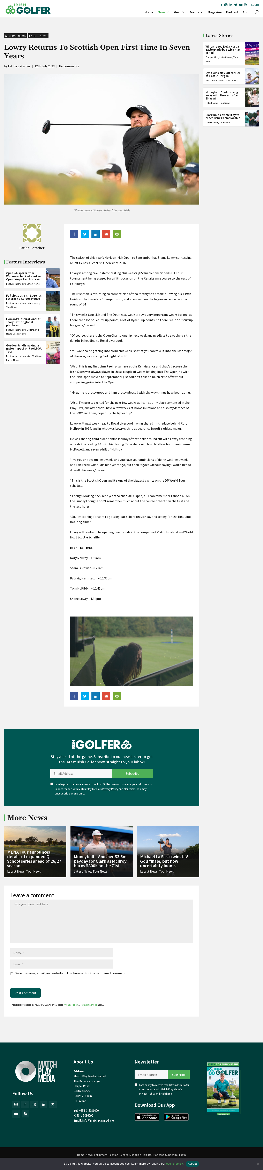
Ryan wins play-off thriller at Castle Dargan (222, 74)
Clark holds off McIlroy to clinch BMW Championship (222, 116)
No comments (69, 66)
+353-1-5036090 (89, 1111)
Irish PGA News (34, 355)
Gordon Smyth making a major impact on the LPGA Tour (24, 348)
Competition (211, 57)
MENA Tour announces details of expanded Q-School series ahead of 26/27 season (34, 858)
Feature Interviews (16, 283)
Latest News (38, 36)
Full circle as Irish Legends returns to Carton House (24, 296)
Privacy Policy (110, 789)
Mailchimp (129, 789)
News (161, 12)
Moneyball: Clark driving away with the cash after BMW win (222, 95)
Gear (177, 12)
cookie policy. (175, 1163)
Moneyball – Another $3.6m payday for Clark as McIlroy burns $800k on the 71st (100, 861)
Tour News (11, 307)
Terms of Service (88, 1004)
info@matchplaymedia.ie (98, 1120)
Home (149, 12)
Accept (192, 1163)
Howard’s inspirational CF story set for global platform (23, 322)
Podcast (232, 12)
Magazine (214, 12)
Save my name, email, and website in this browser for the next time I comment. (70, 973)
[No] (258, 1164)
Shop (246, 12)
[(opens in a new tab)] (223, 1088)
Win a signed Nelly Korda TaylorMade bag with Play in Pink (222, 49)
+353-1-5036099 (83, 1115)
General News (15, 36)
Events (194, 12)
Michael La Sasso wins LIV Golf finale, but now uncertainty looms (164, 861)
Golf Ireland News (214, 80)
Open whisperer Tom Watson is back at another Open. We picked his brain (24, 276)
